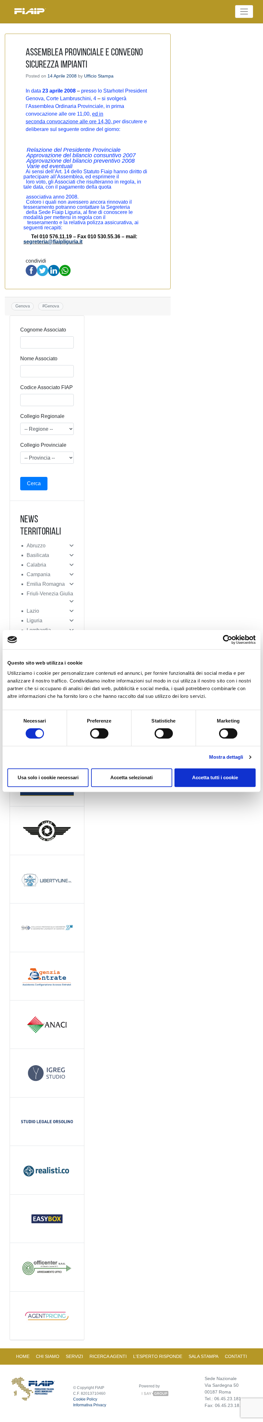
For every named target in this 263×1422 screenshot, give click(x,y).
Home (23, 1356)
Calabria (36, 565)
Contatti (236, 1356)
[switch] (99, 733)
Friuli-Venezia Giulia (50, 593)
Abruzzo (36, 545)
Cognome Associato (43, 329)
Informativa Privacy (89, 1405)
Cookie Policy (85, 1399)
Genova (22, 306)
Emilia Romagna (46, 584)
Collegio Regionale (42, 416)
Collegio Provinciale (43, 445)
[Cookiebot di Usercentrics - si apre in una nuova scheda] (227, 639)
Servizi (74, 1356)
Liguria (34, 620)
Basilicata (38, 555)
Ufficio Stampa (99, 75)
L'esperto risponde (157, 1356)
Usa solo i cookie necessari (48, 777)
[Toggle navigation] (244, 11)
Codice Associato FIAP (46, 387)
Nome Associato (38, 358)
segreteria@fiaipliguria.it (52, 241)
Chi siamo (47, 1356)
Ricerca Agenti (108, 1356)
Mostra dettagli (226, 757)
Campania (38, 574)
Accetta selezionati (131, 777)
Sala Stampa (203, 1356)
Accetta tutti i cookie (215, 777)
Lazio (33, 611)
